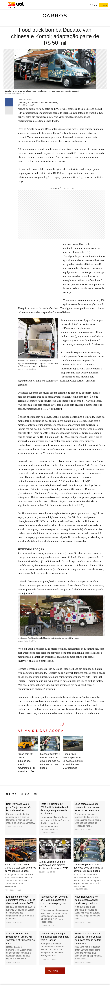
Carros (55, 15)
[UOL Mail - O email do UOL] (91, 5)
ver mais (53, 971)
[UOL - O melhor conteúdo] (15, 5)
